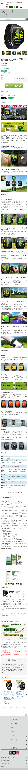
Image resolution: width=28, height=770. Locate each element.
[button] (2, 694)
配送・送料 (14, 723)
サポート (14, 744)
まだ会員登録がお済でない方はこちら (10, 73)
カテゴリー (14, 736)
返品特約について (5, 91)
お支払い (14, 719)
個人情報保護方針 (5, 760)
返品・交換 (14, 727)
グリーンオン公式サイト (7, 763)
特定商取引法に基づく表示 (7, 757)
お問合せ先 (14, 732)
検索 (27, 19)
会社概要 (14, 748)
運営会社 (3, 766)
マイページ (14, 740)
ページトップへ (26, 715)
